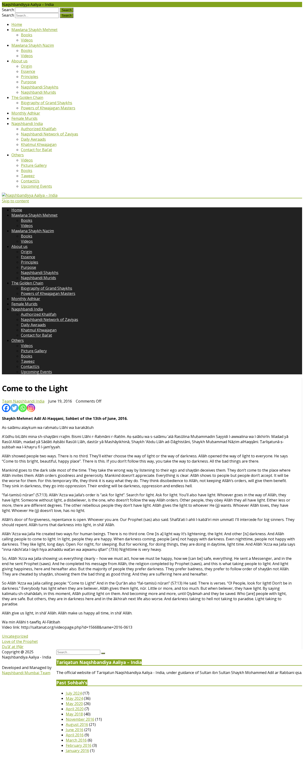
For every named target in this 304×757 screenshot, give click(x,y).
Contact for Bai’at (36, 149)
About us (19, 61)
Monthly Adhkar (25, 113)
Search (8, 9)
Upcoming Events (36, 186)
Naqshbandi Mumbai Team (26, 672)
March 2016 (76, 740)
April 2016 (75, 735)
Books (26, 34)
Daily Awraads (33, 139)
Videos (27, 40)
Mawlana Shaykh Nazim (32, 45)
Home (16, 24)
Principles (29, 76)
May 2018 (74, 714)
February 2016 (78, 745)
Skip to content (15, 201)
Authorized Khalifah (38, 128)
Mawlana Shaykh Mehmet (34, 29)
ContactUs (30, 181)
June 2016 (74, 729)
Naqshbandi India (27, 123)
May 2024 (74, 698)
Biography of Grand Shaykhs (46, 102)
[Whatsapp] (23, 408)
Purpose (28, 81)
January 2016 (77, 750)
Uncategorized (15, 636)
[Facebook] (6, 408)
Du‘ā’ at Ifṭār (13, 646)
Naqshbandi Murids (38, 92)
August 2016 (77, 724)
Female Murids (24, 118)
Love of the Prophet (20, 641)
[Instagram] (31, 408)
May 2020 (74, 703)
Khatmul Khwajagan (39, 144)
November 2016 (80, 719)
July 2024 (74, 693)
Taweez (28, 175)
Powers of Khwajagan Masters (48, 108)
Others (17, 155)
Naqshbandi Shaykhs (39, 87)
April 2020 (75, 708)
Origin (26, 66)
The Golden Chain (27, 97)
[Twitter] (14, 408)
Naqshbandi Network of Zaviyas (49, 134)
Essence (28, 71)
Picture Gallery (34, 165)
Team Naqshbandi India (23, 401)
